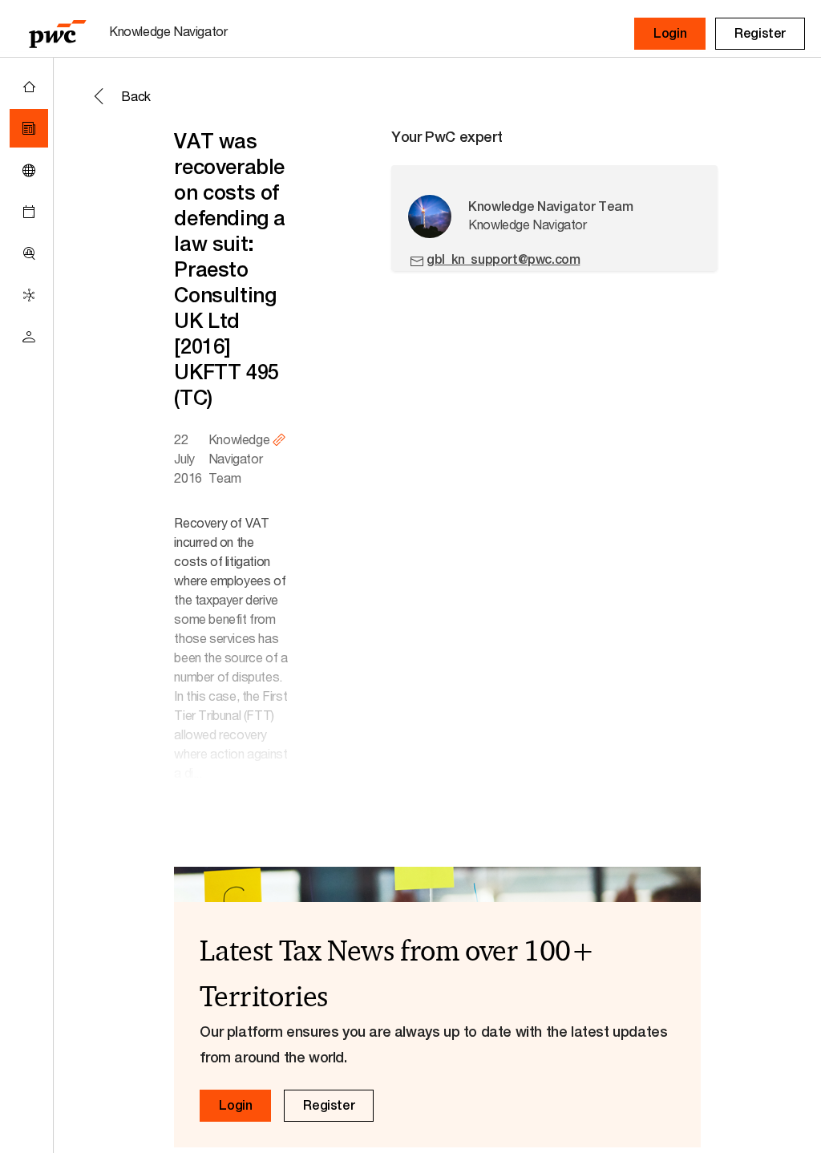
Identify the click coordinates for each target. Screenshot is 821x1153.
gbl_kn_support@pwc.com (503, 259)
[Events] (29, 211)
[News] (29, 128)
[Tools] (29, 253)
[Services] (29, 295)
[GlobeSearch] (29, 170)
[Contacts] (29, 337)
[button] (670, 34)
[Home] (29, 86)
